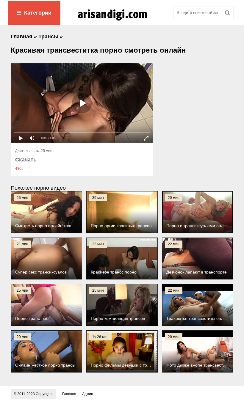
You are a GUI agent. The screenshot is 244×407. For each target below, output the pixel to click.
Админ (87, 394)
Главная (69, 394)
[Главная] (122, 20)
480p (19, 168)
